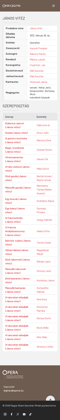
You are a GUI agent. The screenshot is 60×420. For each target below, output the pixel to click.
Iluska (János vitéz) (16, 132)
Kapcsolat (14, 388)
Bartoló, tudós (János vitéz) (18, 242)
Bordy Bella (42, 327)
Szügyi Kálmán (44, 219)
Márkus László (37, 59)
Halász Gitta (43, 231)
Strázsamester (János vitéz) (14, 159)
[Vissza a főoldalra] (13, 375)
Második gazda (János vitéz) (18, 189)
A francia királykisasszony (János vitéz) (15, 231)
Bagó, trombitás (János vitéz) (14, 149)
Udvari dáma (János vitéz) (16, 251)
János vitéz (36, 28)
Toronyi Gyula (44, 242)
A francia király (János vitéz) (14, 219)
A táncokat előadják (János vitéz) (16, 299)
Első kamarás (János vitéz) (17, 280)
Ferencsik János (38, 81)
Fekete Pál (42, 159)
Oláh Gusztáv (37, 70)
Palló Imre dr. (43, 125)
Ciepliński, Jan (37, 65)
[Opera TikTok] (30, 414)
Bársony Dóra (44, 140)
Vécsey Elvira (44, 318)
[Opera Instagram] (5, 414)
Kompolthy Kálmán (42, 289)
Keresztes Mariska (42, 308)
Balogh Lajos (44, 261)
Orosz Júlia (42, 132)
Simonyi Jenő (44, 270)
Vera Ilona (42, 299)
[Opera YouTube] (24, 414)
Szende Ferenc (44, 149)
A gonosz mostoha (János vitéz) (16, 140)
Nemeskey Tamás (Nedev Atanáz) (44, 189)
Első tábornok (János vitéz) (17, 261)
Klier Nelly (42, 337)
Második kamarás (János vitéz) (15, 289)
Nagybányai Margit (43, 251)
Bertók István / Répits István (45, 178)
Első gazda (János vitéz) (15, 178)
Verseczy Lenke (45, 346)
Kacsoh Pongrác (38, 48)
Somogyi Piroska (41, 210)
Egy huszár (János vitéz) (16, 200)
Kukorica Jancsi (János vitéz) (14, 125)
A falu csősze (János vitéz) (17, 168)
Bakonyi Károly (38, 53)
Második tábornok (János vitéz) (15, 270)
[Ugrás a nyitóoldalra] (12, 5)
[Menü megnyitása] (53, 6)
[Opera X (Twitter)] (17, 414)
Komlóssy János (46, 280)
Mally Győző (43, 168)
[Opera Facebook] (11, 414)
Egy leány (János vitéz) (15, 210)
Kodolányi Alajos (45, 200)
